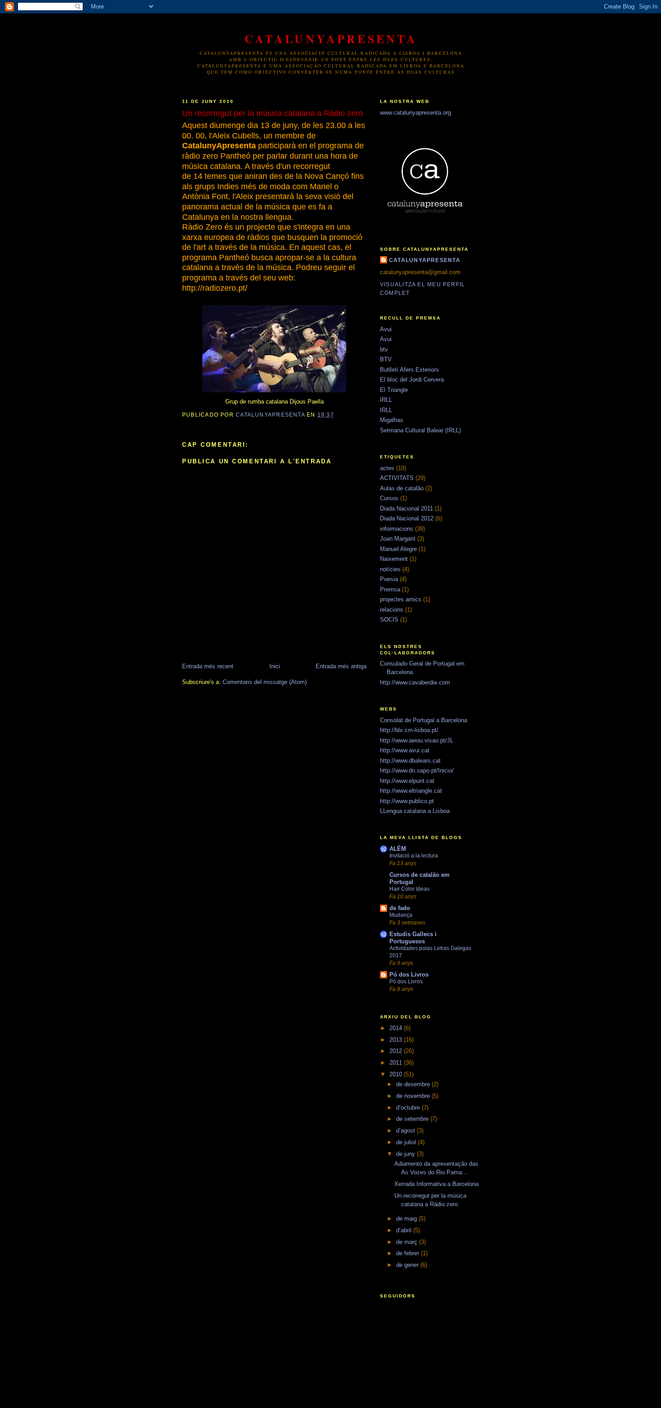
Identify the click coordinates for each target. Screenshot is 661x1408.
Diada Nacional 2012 (406, 518)
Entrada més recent (207, 666)
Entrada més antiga (341, 666)
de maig (407, 1218)
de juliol (407, 1142)
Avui (386, 329)
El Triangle (394, 389)
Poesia (389, 579)
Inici (274, 666)
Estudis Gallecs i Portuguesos (413, 938)
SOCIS (389, 619)
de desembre (414, 1084)
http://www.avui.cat (404, 750)
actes (387, 468)
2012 (396, 1051)
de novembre (414, 1096)
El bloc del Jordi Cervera (412, 379)
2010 (396, 1074)
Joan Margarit (397, 538)
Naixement (394, 558)
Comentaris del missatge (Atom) (265, 682)
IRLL (386, 399)
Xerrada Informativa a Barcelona (436, 1184)
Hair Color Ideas (409, 889)
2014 (396, 1028)
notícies (390, 569)
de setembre (413, 1118)
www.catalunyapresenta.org (415, 112)
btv (384, 349)
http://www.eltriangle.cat (411, 790)
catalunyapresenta (331, 38)
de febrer (408, 1253)
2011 (396, 1062)
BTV (386, 359)
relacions (391, 609)
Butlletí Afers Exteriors (409, 369)
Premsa (390, 589)
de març (407, 1242)
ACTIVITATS (397, 478)
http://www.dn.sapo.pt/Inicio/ (417, 770)
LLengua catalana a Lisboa (415, 811)
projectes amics (400, 599)
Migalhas (391, 420)
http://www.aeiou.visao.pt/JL (416, 740)
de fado (399, 908)
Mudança (400, 915)
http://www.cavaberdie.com (415, 682)
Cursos (389, 498)
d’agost (406, 1130)
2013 (396, 1039)
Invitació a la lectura (413, 856)
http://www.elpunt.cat (407, 780)
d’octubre (409, 1107)
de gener (408, 1264)
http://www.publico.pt (407, 801)
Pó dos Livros (409, 974)
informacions (396, 528)
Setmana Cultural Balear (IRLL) (420, 430)
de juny (406, 1153)
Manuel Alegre (398, 549)
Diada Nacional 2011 (406, 508)
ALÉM (397, 848)
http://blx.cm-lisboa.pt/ (409, 730)
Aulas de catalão (402, 488)
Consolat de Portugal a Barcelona (423, 720)
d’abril (404, 1230)
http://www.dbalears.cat (410, 760)
